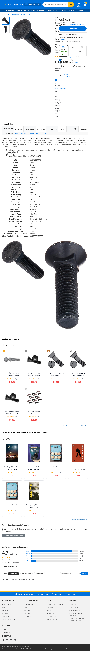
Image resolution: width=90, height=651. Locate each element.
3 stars (28, 556)
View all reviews (9, 567)
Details (76, 62)
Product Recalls (51, 616)
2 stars (28, 558)
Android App (6, 632)
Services (19, 10)
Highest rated (26, 574)
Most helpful (39, 574)
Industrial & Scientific (12, 14)
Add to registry (80, 66)
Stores (26, 607)
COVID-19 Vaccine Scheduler (56, 604)
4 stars (28, 553)
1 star (28, 561)
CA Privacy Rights (74, 610)
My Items (80, 10)
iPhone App (5, 629)
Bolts (28, 14)
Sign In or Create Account (26, 594)
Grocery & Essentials (38, 10)
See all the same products (80, 519)
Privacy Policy (73, 607)
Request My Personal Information (75, 614)
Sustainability (6, 616)
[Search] (71, 4)
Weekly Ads (71, 594)
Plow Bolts (44, 133)
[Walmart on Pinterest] (15, 639)
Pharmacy (64, 10)
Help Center (44, 594)
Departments (10, 10)
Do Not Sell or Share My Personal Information (76, 619)
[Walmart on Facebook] (3, 639)
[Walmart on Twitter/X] (7, 639)
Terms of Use (73, 604)
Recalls (49, 610)
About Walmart (7, 604)
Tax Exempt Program (53, 619)
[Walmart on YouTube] (11, 639)
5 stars (28, 551)
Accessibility (51, 613)
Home (3, 14)
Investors (5, 613)
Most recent (13, 574)
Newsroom (5, 610)
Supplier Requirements (9, 619)
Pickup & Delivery (52, 10)
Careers (71, 10)
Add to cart (72, 28)
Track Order (57, 594)
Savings (26, 10)
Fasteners (22, 14)
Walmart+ (27, 613)
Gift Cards (27, 616)
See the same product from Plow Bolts (75, 426)
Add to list (66, 66)
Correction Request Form (13, 535)
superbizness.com (60, 88)
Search (84, 574)
